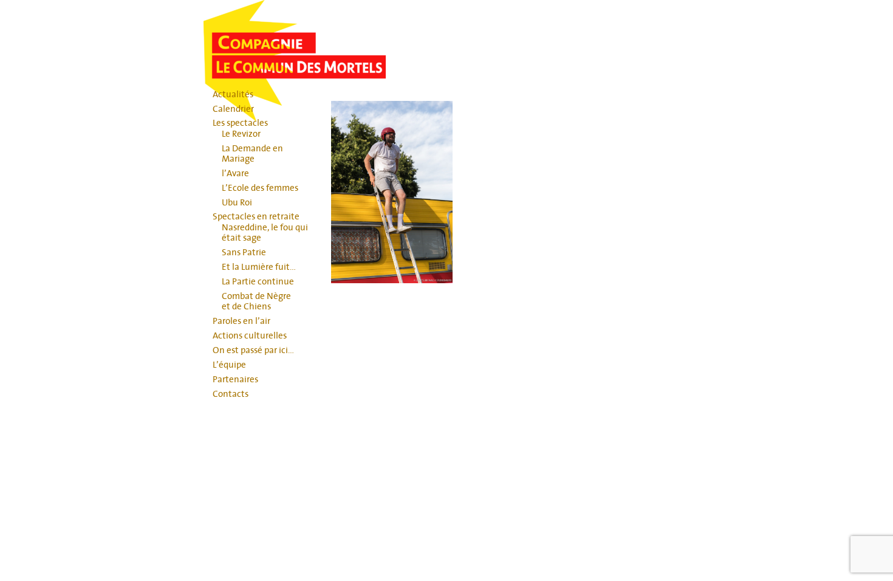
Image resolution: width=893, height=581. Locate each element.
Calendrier (233, 109)
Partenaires (235, 379)
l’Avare (235, 173)
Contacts (230, 394)
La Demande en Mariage (252, 153)
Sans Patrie (244, 252)
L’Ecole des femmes (260, 188)
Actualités (233, 94)
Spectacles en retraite (256, 216)
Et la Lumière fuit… (259, 267)
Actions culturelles (250, 336)
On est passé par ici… (253, 350)
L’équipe (229, 365)
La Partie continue (258, 282)
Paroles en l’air (241, 321)
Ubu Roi (237, 203)
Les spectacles (240, 123)
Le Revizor (241, 134)
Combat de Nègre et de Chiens (256, 301)
